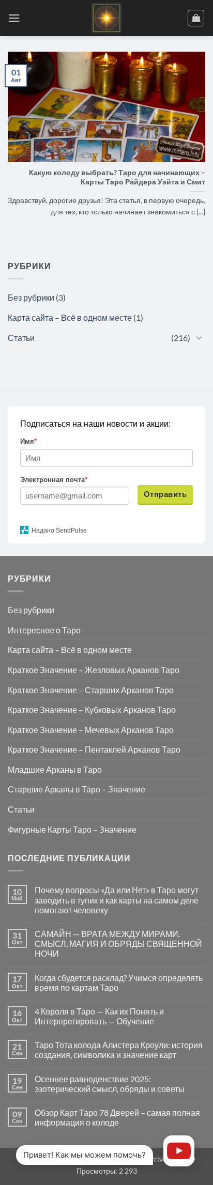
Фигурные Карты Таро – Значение (72, 829)
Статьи (21, 337)
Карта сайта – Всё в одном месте (70, 317)
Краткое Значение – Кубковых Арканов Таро (92, 709)
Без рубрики (31, 297)
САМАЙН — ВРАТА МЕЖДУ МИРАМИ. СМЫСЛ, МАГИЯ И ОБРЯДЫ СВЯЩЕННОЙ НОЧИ (118, 943)
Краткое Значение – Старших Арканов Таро (91, 690)
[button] (14, 17)
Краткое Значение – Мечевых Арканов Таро (91, 730)
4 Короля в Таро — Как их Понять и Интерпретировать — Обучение (99, 1016)
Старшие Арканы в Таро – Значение (76, 789)
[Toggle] (199, 337)
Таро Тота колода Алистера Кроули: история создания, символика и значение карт (119, 1049)
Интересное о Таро (44, 630)
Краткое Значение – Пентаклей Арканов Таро (94, 749)
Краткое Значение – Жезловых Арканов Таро (93, 670)
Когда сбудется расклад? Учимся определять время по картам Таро (119, 982)
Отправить (165, 494)
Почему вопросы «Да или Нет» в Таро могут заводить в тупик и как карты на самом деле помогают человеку (117, 899)
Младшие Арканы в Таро (55, 769)
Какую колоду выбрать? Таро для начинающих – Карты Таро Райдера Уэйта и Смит (117, 177)
